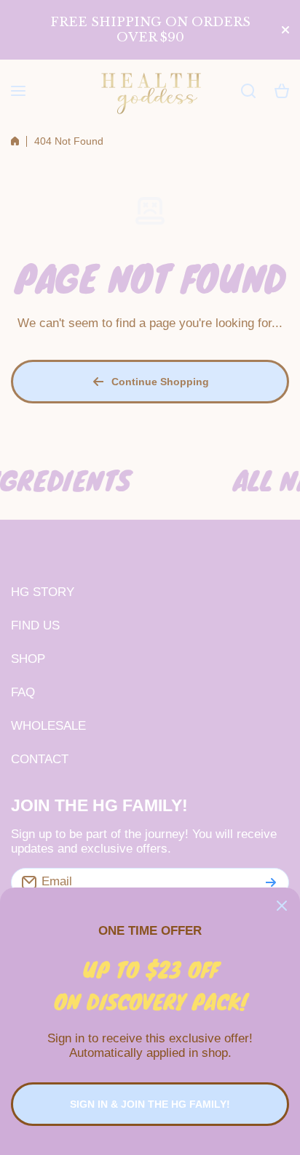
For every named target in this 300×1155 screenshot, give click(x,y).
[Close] (282, 906)
